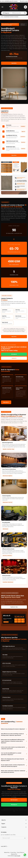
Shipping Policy (14, 854)
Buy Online (14, 63)
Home (2, 16)
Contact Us (14, 358)
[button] (2, 7)
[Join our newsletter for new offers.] (24, 838)
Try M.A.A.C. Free (14, 607)
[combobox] (19, 13)
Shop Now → (6, 402)
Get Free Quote (14, 799)
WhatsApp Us (14, 354)
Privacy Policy (13, 852)
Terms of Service (20, 852)
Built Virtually (17, 855)
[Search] (24, 12)
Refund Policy (7, 852)
